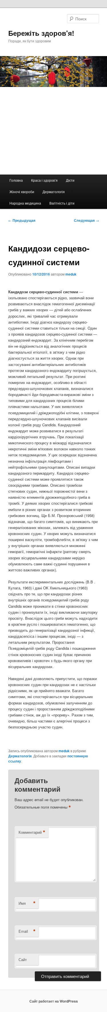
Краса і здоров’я (44, 180)
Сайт (23, 959)
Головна (16, 180)
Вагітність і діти (61, 203)
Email (27, 931)
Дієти (70, 180)
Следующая (86, 220)
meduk (70, 274)
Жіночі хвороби (21, 191)
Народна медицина (25, 203)
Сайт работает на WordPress (53, 1001)
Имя (27, 903)
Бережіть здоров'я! (41, 33)
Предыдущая (21, 220)
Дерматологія (54, 191)
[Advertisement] (53, 131)
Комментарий (32, 832)
